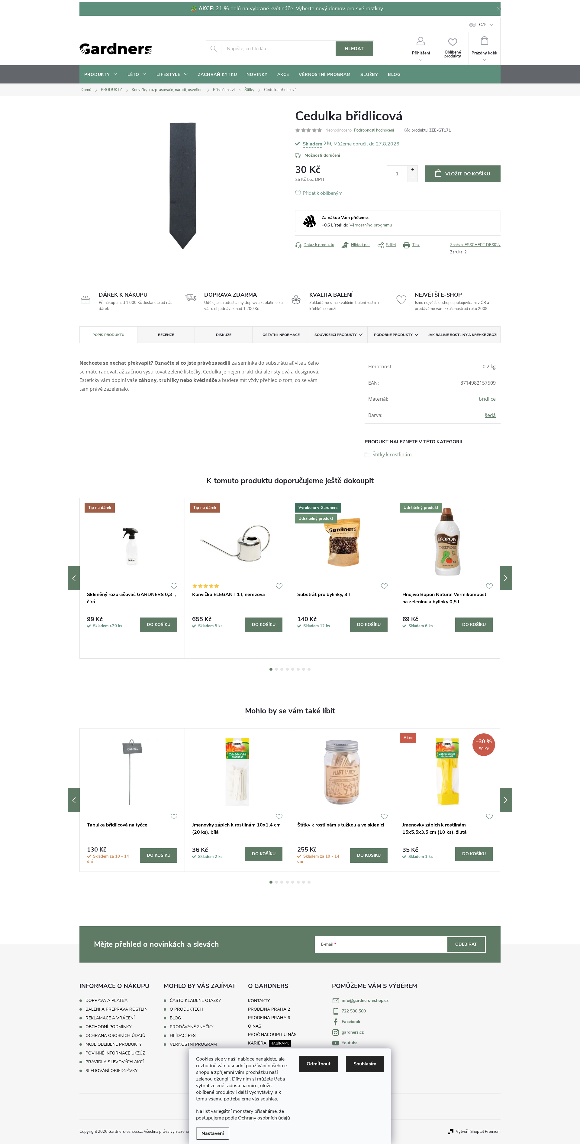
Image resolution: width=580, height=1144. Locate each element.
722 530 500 (354, 1011)
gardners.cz (353, 1032)
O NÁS (254, 1026)
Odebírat (466, 944)
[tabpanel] (132, 578)
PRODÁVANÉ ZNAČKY (191, 1027)
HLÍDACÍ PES (183, 1035)
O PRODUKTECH (186, 1009)
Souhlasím (364, 1064)
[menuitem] (101, 74)
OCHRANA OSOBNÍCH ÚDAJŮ (115, 1035)
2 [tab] (276, 669)
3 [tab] (281, 669)
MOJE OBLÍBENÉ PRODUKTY (113, 1044)
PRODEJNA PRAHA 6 (269, 1018)
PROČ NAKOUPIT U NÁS (272, 1035)
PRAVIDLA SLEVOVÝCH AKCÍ (114, 1062)
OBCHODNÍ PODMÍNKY (108, 1027)
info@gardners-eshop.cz (365, 1000)
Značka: (475, 245)
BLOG (175, 1018)
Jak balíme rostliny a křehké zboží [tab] (462, 334)
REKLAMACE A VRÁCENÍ (110, 1018)
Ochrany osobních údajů (264, 1118)
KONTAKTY (259, 1001)
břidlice (487, 399)
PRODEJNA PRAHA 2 (269, 1009)
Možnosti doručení (322, 155)
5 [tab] (292, 669)
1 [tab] (270, 669)
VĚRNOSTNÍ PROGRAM (193, 1044)
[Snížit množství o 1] (412, 178)
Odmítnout (318, 1064)
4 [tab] (287, 669)
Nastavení (212, 1133)
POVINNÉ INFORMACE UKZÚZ (115, 1053)
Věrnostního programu (371, 225)
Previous (74, 578)
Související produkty (335, 334)
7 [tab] (303, 669)
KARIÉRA (257, 1043)
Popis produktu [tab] (108, 334)
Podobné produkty (393, 334)
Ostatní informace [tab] (281, 334)
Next (506, 578)
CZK (483, 25)
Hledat (354, 48)
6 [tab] (298, 669)
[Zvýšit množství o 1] (412, 170)
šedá (490, 415)
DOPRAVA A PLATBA (106, 1000)
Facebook (351, 1022)
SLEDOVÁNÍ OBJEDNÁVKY (111, 1071)
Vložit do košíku (467, 174)
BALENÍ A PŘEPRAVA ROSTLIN (116, 1009)
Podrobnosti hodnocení (374, 130)
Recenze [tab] (166, 334)
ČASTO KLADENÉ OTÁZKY (195, 1000)
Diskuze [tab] (223, 334)
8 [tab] (309, 669)
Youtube (349, 1043)
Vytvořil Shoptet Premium (478, 1131)
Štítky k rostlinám (392, 454)
